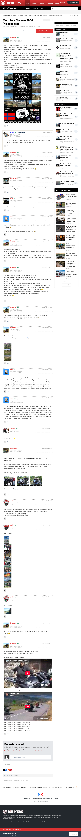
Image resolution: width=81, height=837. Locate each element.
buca (11, 217)
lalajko (61, 79)
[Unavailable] (7, 346)
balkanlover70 (63, 98)
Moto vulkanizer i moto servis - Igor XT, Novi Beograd (66, 138)
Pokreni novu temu (28, 31)
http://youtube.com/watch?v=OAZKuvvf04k (17, 724)
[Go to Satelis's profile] (58, 34)
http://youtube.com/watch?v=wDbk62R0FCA (17, 726)
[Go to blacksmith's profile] (58, 165)
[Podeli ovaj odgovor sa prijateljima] (52, 41)
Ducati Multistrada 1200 (66, 39)
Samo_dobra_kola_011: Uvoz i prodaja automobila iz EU (66, 115)
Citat (8, 125)
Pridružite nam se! (73, 2)
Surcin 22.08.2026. (65, 90)
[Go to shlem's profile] (58, 66)
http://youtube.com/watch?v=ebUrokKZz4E (17, 728)
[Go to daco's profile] (6, 201)
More (42, 8)
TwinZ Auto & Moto (65, 130)
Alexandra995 (63, 125)
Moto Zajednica (10, 8)
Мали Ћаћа (63, 48)
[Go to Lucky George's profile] (58, 173)
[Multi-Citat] (5, 126)
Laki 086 (12, 428)
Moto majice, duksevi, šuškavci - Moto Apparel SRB (66, 173)
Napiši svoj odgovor (44, 31)
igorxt (61, 141)
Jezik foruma (26, 798)
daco (11, 199)
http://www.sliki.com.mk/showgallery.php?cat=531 (19, 653)
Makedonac (14, 448)
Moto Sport (50, 3)
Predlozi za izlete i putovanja (31, 26)
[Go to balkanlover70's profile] (58, 99)
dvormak (11, 26)
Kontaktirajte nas (47, 798)
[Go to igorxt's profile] (58, 138)
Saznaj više (66, 285)
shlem (61, 66)
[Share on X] (4, 770)
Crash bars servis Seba (66, 107)
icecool (61, 61)
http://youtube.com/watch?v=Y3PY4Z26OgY (17, 730)
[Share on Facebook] (6, 770)
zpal (11, 501)
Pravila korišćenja (28, 835)
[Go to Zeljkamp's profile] (58, 131)
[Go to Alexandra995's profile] (58, 125)
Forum (27, 3)
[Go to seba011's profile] (58, 109)
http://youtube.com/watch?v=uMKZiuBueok (17, 722)
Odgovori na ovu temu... (19, 757)
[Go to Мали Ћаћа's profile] (58, 47)
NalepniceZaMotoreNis (65, 150)
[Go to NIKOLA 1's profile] (58, 73)
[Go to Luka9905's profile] (58, 115)
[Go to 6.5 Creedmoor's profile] (58, 92)
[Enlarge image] (22, 98)
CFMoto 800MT (64, 65)
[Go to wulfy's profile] (58, 40)
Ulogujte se (62, 2)
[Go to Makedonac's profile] (6, 450)
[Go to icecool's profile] (58, 55)
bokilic (61, 184)
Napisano (47, 37)
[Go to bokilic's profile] (58, 183)
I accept (74, 834)
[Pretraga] (76, 8)
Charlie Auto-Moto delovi (67, 123)
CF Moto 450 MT (64, 71)
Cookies (56, 798)
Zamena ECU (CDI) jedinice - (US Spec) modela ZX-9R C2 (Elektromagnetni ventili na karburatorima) (66, 57)
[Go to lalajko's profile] (6, 134)
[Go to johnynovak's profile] (6, 181)
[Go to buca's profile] (6, 219)
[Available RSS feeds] (76, 787)
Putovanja (42, 3)
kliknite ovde (45, 291)
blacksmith (62, 167)
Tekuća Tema (70, 8)
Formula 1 (63, 78)
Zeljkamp (62, 131)
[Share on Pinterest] (11, 770)
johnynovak (14, 178)
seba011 (62, 109)
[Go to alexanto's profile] (58, 86)
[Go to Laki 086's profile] (6, 430)
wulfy (61, 40)
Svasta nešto (63, 97)
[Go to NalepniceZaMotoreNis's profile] (58, 147)
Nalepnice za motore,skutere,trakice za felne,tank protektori (66, 147)
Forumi (28, 8)
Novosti (35, 8)
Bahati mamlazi (64, 32)
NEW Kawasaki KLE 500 (66, 84)
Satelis (61, 34)
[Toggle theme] (76, 190)
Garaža (57, 3)
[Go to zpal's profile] (6, 503)
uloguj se (11, 749)
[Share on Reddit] (9, 770)
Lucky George (63, 176)
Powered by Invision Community (40, 801)
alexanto (62, 86)
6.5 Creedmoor (63, 92)
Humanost (34, 3)
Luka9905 (62, 118)
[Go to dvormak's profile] (6, 39)
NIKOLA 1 (62, 73)
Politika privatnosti (37, 798)
